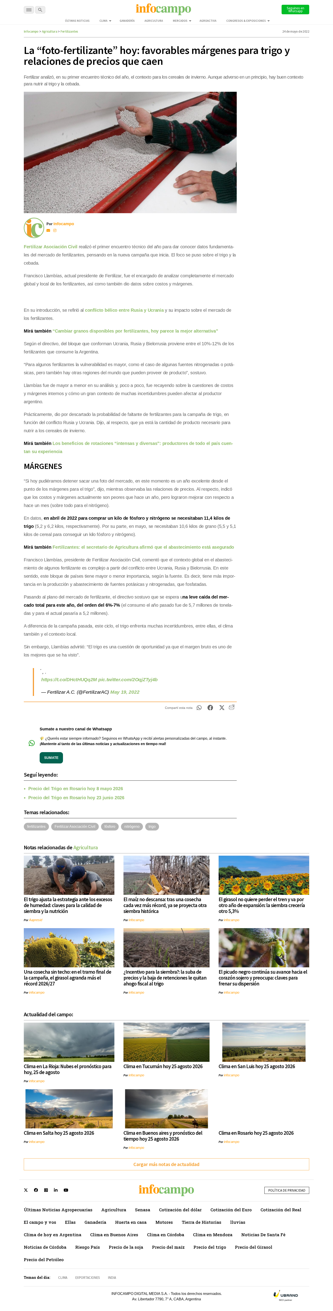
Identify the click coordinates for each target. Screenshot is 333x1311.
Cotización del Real (281, 1209)
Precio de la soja (126, 1247)
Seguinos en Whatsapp (295, 9)
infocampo (136, 920)
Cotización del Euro (231, 1209)
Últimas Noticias (77, 21)
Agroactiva (208, 21)
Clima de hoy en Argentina (52, 1234)
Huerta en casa (131, 1222)
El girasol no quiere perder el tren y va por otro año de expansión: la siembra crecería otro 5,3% (262, 905)
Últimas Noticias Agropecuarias (58, 1209)
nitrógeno (132, 826)
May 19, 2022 (124, 692)
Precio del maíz (168, 1247)
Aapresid (35, 920)
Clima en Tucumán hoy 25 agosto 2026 (163, 1066)
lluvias (237, 1222)
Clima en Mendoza (212, 1234)
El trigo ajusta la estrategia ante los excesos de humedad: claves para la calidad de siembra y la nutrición (68, 905)
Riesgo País (87, 1247)
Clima (103, 21)
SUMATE (51, 758)
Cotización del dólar (180, 1209)
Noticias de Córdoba (45, 1247)
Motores (164, 1222)
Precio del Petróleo (44, 1259)
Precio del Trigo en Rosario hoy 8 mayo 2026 (75, 788)
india (112, 1277)
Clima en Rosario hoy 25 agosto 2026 (256, 1133)
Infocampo (31, 31)
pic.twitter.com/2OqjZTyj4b (128, 679)
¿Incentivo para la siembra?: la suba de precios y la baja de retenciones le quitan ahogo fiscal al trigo (164, 977)
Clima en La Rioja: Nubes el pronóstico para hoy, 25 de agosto (67, 1069)
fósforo (109, 826)
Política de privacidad (286, 1190)
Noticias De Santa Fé (263, 1234)
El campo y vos (40, 1222)
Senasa (142, 1209)
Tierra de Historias (201, 1222)
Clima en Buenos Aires (114, 1234)
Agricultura (154, 21)
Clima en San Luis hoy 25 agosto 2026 (257, 1066)
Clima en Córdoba (165, 1234)
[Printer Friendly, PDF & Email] (231, 709)
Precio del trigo (209, 1247)
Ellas (70, 1222)
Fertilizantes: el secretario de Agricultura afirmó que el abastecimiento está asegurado (143, 547)
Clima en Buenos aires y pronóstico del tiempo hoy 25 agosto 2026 (162, 1136)
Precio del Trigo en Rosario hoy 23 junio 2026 (76, 797)
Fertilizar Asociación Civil (50, 246)
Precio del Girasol (253, 1247)
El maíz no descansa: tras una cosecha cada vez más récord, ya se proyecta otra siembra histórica (165, 905)
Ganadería (127, 21)
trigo (152, 826)
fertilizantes (36, 826)
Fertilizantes (69, 31)
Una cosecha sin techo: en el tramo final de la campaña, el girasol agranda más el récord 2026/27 (67, 977)
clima (62, 1277)
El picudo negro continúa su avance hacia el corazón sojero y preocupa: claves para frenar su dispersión (263, 977)
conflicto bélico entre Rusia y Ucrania (124, 310)
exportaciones (87, 1277)
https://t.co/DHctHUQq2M (69, 679)
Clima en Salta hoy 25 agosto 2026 (59, 1133)
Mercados (180, 21)
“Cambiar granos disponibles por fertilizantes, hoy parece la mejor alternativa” (135, 330)
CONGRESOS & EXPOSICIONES (246, 21)
